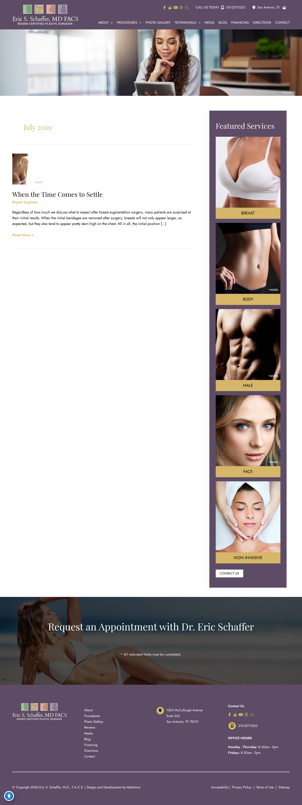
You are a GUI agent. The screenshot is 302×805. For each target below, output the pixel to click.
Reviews (89, 727)
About (88, 710)
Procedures (92, 715)
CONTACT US (229, 573)
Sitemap (284, 787)
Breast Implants (25, 202)
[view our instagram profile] (181, 7)
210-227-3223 (235, 7)
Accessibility (219, 787)
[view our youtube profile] (175, 7)
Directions (91, 750)
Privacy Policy (241, 787)
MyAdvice (133, 787)
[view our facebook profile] (164, 7)
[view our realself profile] (186, 7)
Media (88, 733)
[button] (229, 573)
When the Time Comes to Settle (57, 194)
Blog (87, 739)
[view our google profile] (170, 7)
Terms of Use (265, 787)
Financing (91, 744)
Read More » (23, 235)
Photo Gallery (93, 721)
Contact (89, 756)
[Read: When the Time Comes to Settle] (27, 168)
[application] (110, 22)
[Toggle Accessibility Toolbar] (9, 796)
